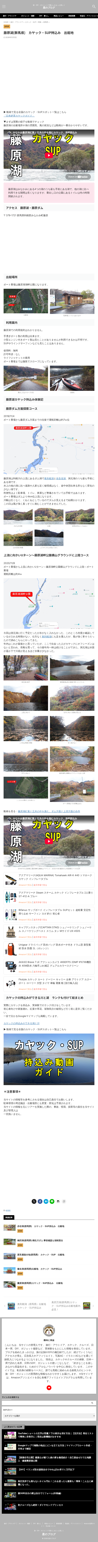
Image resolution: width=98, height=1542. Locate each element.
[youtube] (49, 1387)
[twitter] (34, 1201)
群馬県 (8, 1210)
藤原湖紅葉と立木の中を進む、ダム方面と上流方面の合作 (49, 811)
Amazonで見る (25, 885)
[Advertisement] (49, 56)
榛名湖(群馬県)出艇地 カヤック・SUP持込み (39, 1269)
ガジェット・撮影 (28, 16)
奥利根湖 (49, 478)
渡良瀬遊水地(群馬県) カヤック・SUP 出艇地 (40, 1254)
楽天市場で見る (40, 885)
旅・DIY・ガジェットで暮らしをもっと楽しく (49, 1531)
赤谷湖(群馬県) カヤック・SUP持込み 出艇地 (40, 1226)
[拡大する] (45, 292)
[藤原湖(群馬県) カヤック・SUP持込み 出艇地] (46, 1201)
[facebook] (40, 1201)
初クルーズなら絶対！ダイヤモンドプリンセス (40, 1505)
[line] (52, 1201)
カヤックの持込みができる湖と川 (21, 1023)
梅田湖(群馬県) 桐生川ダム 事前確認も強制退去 (40, 1240)
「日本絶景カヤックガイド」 (19, 115)
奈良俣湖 (61, 478)
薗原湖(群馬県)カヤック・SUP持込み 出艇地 (40, 1283)
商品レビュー (59, 16)
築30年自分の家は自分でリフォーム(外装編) (39, 1493)
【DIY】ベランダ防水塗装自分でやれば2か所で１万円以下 (46, 1469)
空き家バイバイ (51, 1526)
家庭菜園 (71, 16)
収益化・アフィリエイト (73, 1523)
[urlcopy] (64, 1201)
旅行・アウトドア (9, 16)
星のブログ (49, 7)
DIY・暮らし (44, 16)
